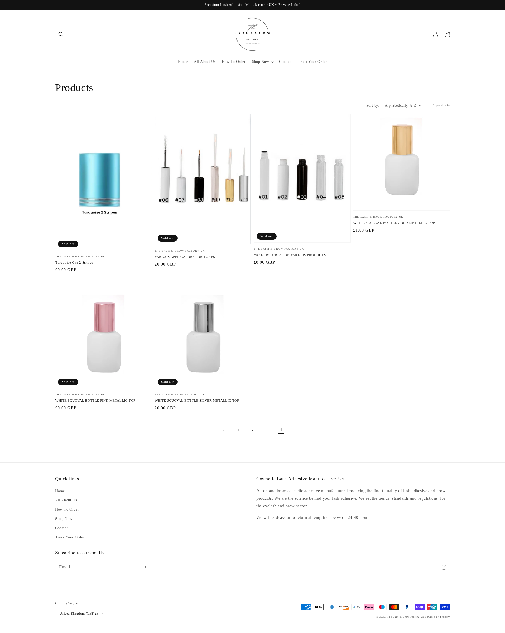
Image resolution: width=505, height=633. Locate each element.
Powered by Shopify (437, 616)
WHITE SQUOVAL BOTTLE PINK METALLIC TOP (95, 400)
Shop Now (63, 519)
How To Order (67, 509)
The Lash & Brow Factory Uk (405, 616)
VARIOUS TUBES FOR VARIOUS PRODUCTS (290, 255)
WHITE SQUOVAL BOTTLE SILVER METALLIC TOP (197, 400)
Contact (61, 528)
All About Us (66, 500)
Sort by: (372, 106)
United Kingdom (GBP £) (78, 613)
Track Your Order (69, 537)
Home (60, 491)
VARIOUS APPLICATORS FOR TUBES (185, 257)
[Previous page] (224, 430)
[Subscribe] (144, 567)
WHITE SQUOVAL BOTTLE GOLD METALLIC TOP (394, 223)
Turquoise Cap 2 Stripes (74, 262)
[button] (61, 34)
